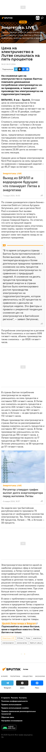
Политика (15, 676)
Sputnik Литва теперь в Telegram (19, 623)
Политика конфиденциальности (14, 701)
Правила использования (11, 704)
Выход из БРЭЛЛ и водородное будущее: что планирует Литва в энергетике (21, 184)
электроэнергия (8, 643)
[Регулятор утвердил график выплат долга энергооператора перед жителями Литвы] (23, 467)
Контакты (23, 698)
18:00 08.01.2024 (8, 64)
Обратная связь (7, 717)
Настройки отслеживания (11, 721)
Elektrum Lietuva (36, 643)
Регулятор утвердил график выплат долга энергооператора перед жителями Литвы (23, 493)
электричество (22, 643)
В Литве (20, 638)
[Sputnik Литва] (7, 19)
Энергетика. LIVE (12, 173)
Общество (28, 676)
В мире (4, 676)
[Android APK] (9, 728)
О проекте (5, 698)
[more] (41, 195)
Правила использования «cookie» (15, 708)
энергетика (37, 638)
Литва (28, 638)
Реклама (14, 698)
